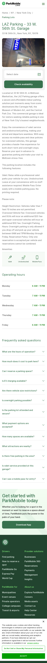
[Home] (11, 4)
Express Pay (8, 573)
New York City (24, 12)
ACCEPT (23, 656)
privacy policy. (33, 643)
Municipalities (9, 592)
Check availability (23, 84)
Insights (28, 579)
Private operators (11, 601)
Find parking (8, 557)
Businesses (30, 557)
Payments (29, 570)
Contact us (30, 606)
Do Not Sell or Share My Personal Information (23, 648)
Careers (29, 597)
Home (5, 12)
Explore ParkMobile (34, 592)
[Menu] (43, 4)
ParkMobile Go (9, 569)
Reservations (31, 565)
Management (31, 574)
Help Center (31, 610)
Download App (23, 524)
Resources (30, 614)
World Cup (7, 578)
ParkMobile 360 (32, 561)
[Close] (43, 621)
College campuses (11, 606)
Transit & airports (10, 610)
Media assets (31, 601)
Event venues (9, 597)
